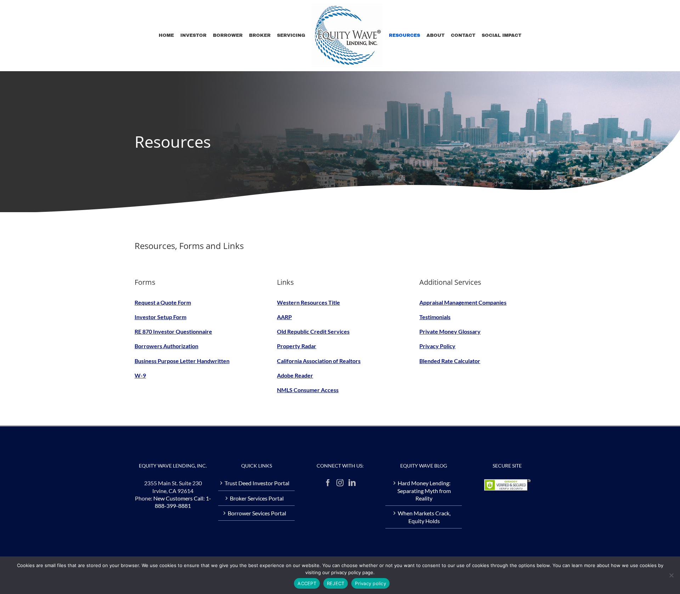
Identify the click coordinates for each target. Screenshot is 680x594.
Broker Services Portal (257, 498)
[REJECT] (671, 575)
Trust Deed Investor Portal (257, 483)
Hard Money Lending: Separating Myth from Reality (424, 491)
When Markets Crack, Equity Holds (424, 517)
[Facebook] (328, 482)
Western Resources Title (308, 302)
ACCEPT (307, 583)
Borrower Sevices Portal (257, 513)
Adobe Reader (295, 375)
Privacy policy (370, 583)
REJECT (336, 583)
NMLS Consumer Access (308, 389)
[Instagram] (340, 482)
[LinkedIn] (352, 482)
